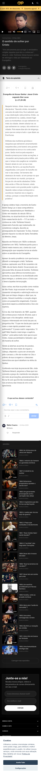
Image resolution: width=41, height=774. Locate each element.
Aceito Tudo (20, 762)
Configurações (20, 768)
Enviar (20, 708)
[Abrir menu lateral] (3, 3)
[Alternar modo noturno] (33, 3)
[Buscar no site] (37, 3)
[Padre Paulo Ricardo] (20, 3)
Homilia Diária (6, 38)
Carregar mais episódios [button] (20, 661)
